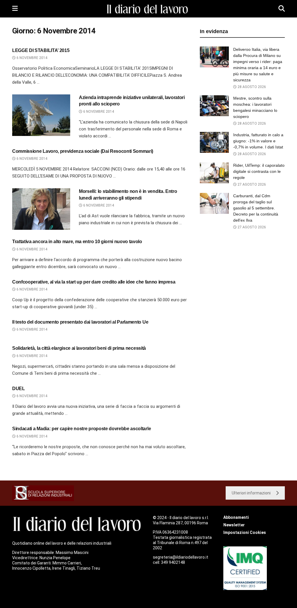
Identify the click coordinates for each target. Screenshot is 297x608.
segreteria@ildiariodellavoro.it (180, 557)
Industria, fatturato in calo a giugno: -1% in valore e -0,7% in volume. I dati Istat (258, 140)
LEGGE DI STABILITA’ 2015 (40, 50)
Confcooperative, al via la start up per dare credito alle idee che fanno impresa (93, 281)
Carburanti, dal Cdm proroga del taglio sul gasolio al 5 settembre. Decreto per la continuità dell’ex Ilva (255, 208)
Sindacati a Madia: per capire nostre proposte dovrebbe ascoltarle (81, 428)
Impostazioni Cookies (244, 532)
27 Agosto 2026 (251, 184)
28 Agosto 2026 (251, 87)
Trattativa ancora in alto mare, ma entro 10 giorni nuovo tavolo (77, 241)
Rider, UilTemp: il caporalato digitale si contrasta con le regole (259, 171)
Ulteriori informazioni (251, 493)
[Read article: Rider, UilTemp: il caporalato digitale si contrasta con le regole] (214, 172)
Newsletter (234, 525)
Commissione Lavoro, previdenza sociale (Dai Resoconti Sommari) (82, 151)
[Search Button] (281, 8)
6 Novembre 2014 (31, 58)
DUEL (18, 388)
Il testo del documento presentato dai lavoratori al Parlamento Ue (80, 322)
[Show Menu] (15, 8)
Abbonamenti (236, 517)
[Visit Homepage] (148, 8)
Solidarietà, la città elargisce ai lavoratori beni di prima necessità (79, 348)
